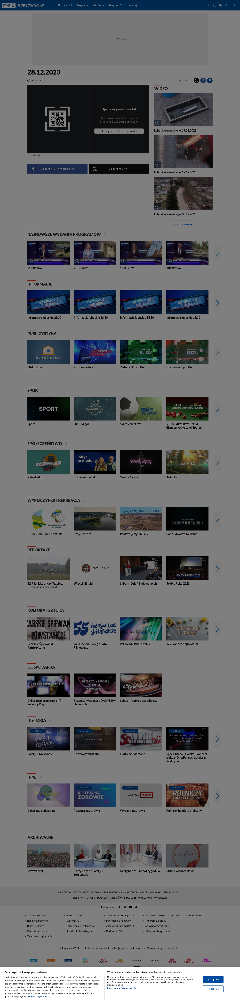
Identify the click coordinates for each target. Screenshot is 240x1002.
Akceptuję (213, 979)
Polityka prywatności (38, 996)
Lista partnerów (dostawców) (122, 988)
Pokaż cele (213, 988)
